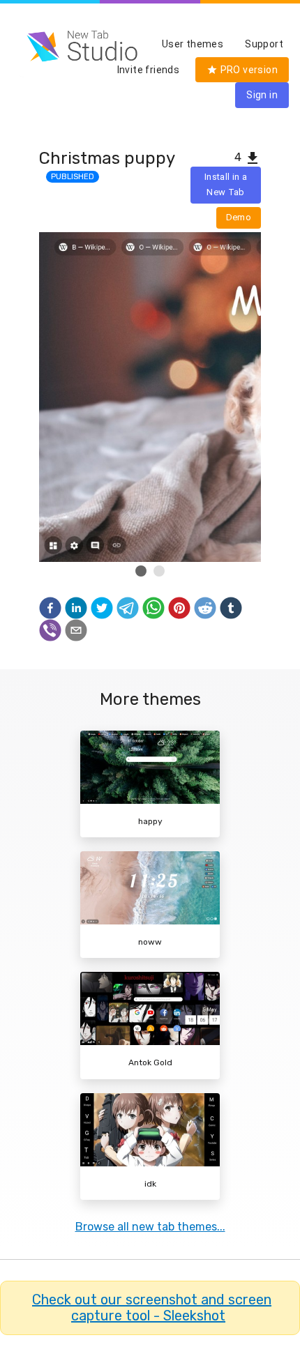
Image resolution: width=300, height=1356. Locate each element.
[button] (50, 608)
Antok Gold (150, 1062)
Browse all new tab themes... (150, 1226)
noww (150, 942)
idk (150, 1184)
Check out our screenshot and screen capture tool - (151, 1307)
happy (150, 821)
